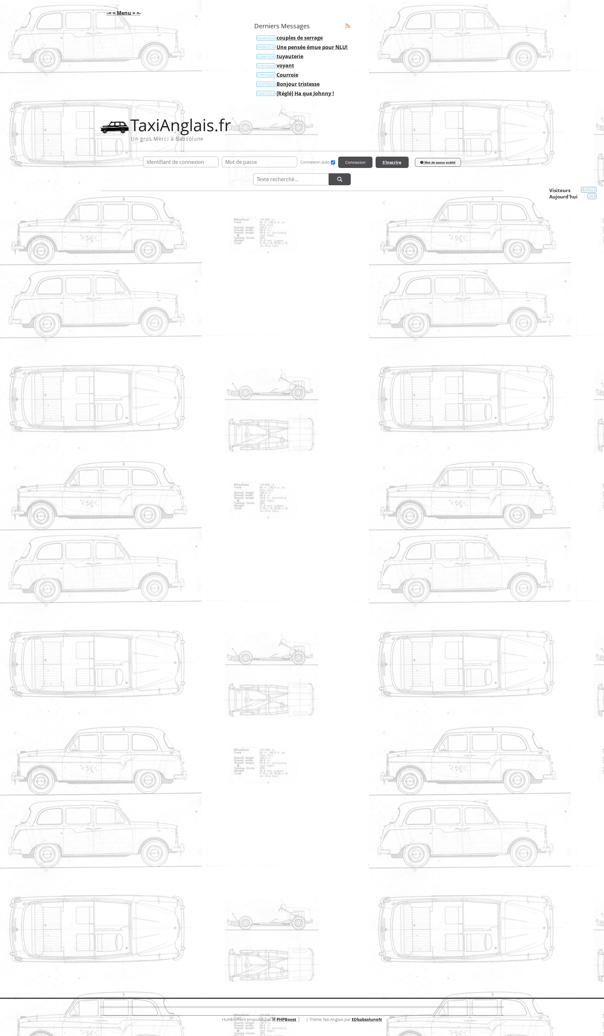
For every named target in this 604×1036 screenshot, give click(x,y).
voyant (285, 65)
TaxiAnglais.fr (180, 125)
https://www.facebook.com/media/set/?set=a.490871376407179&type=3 (202, 318)
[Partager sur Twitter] (141, 884)
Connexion (355, 162)
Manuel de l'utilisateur (428, 747)
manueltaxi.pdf (298, 741)
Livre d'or (302, 958)
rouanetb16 (128, 941)
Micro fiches (439, 791)
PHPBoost (286, 1019)
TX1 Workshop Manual (298, 762)
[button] (122, 12)
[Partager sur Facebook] (119, 884)
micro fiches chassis (298, 784)
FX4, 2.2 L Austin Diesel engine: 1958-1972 (298, 806)
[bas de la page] (467, 291)
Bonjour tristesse (298, 84)
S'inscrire (392, 162)
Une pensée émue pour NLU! (312, 47)
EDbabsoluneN (367, 1019)
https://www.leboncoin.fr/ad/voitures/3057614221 (175, 332)
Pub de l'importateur (430, 834)
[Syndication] (347, 25)
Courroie (287, 74)
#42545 (483, 485)
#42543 (483, 291)
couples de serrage (300, 37)
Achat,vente (483, 268)
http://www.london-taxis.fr (146, 458)
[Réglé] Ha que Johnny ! (305, 93)
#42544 (483, 374)
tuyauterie (290, 56)
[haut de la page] (457, 291)
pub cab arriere (298, 827)
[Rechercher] (340, 179)
